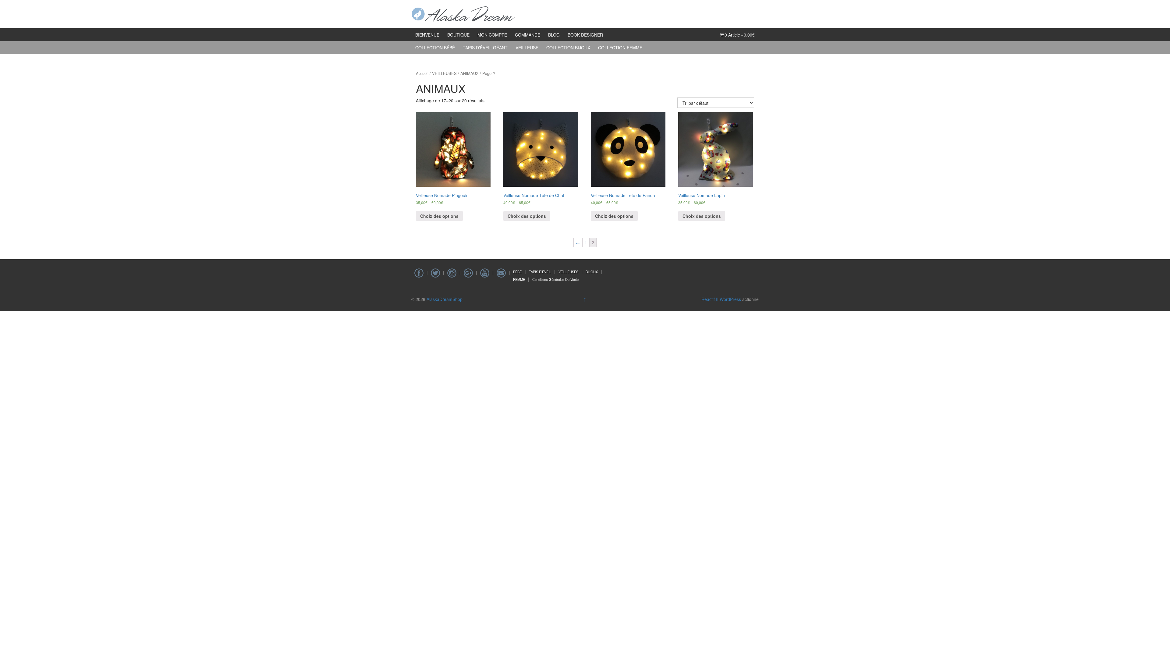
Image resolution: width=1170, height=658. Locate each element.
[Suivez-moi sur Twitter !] (435, 272)
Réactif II (709, 299)
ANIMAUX (469, 73)
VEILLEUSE (527, 47)
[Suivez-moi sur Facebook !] (419, 272)
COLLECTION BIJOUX (568, 47)
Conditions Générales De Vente (555, 279)
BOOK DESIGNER (585, 35)
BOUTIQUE (458, 35)
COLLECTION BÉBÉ (435, 47)
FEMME (519, 279)
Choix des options (439, 216)
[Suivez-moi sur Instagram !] (451, 272)
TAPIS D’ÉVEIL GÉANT (485, 47)
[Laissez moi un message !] (501, 272)
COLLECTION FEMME (620, 47)
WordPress (730, 299)
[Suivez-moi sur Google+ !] (468, 272)
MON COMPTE (492, 35)
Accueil (422, 73)
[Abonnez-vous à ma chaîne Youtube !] (484, 272)
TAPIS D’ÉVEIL (540, 271)
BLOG (554, 35)
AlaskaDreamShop (445, 299)
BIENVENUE (427, 35)
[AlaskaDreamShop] (463, 13)
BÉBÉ (517, 271)
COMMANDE (527, 35)
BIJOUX (592, 271)
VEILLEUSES (444, 73)
